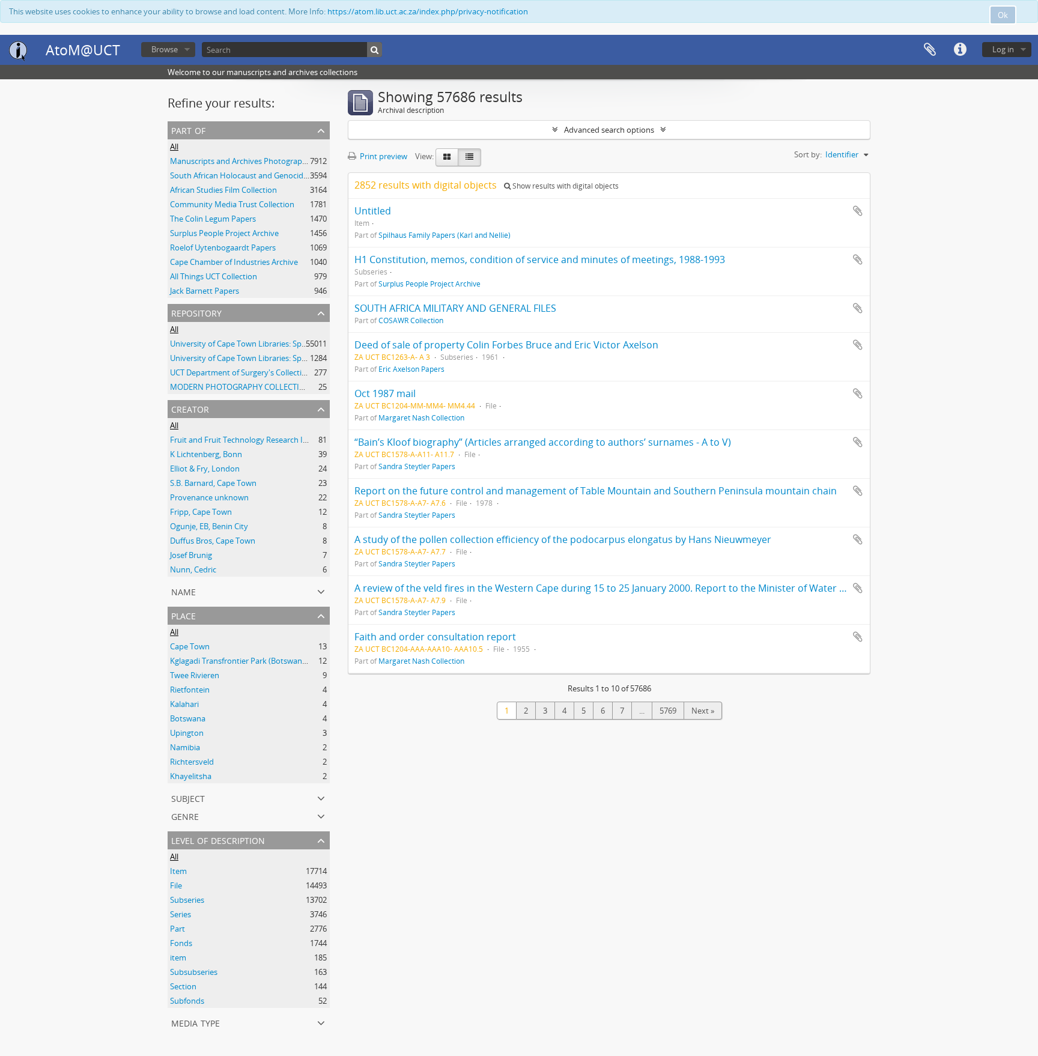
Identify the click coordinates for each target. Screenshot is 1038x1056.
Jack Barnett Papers (204, 290)
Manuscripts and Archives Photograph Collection (257, 161)
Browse (164, 49)
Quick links (960, 50)
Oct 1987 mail (385, 393)
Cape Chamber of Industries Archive (234, 261)
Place (183, 615)
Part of (188, 129)
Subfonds (187, 1000)
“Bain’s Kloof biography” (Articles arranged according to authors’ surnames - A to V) (542, 442)
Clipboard (930, 50)
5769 (668, 710)
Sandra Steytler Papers (416, 466)
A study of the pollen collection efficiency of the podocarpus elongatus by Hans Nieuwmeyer (562, 539)
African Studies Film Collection (223, 189)
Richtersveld (192, 761)
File (176, 885)
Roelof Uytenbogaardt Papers (223, 247)
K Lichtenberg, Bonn (206, 454)
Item (178, 871)
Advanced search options (609, 129)
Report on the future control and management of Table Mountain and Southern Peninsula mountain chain (595, 490)
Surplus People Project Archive (224, 233)
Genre (185, 815)
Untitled (372, 210)
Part (177, 928)
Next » (702, 710)
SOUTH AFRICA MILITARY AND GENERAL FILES (455, 308)
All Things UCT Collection (213, 276)
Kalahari (184, 704)
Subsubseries (193, 971)
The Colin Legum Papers (213, 218)
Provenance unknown (209, 497)
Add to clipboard (858, 211)
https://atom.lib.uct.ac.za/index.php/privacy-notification (427, 11)
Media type (195, 1022)
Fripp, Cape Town (201, 511)
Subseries (187, 899)
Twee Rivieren (194, 675)
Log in (1003, 49)
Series (180, 914)
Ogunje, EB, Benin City (209, 526)
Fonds (181, 943)
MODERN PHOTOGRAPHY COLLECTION (240, 386)
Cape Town (190, 646)
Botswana (187, 718)
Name (183, 591)
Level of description (218, 839)
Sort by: (808, 154)
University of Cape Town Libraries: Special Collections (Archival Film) (290, 358)
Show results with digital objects (565, 186)
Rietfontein (190, 689)
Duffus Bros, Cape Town (212, 540)
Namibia (185, 747)
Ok (1003, 15)
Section (183, 986)
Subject (188, 797)
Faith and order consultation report (435, 636)
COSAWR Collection (410, 320)
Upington (187, 732)
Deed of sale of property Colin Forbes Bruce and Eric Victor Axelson (506, 344)
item (178, 957)
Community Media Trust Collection (232, 204)
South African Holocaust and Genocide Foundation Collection (279, 175)
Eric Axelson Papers (411, 369)
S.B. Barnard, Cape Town (213, 483)
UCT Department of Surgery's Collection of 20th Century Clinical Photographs (307, 372)
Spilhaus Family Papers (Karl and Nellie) (444, 235)
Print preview (382, 156)
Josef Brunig (191, 555)
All (174, 146)
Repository (196, 312)
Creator (190, 408)
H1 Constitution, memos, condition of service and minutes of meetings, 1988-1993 (539, 259)
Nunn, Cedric (193, 569)
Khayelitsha (190, 776)
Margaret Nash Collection (421, 417)
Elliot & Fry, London (205, 468)
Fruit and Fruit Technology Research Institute (250, 439)
